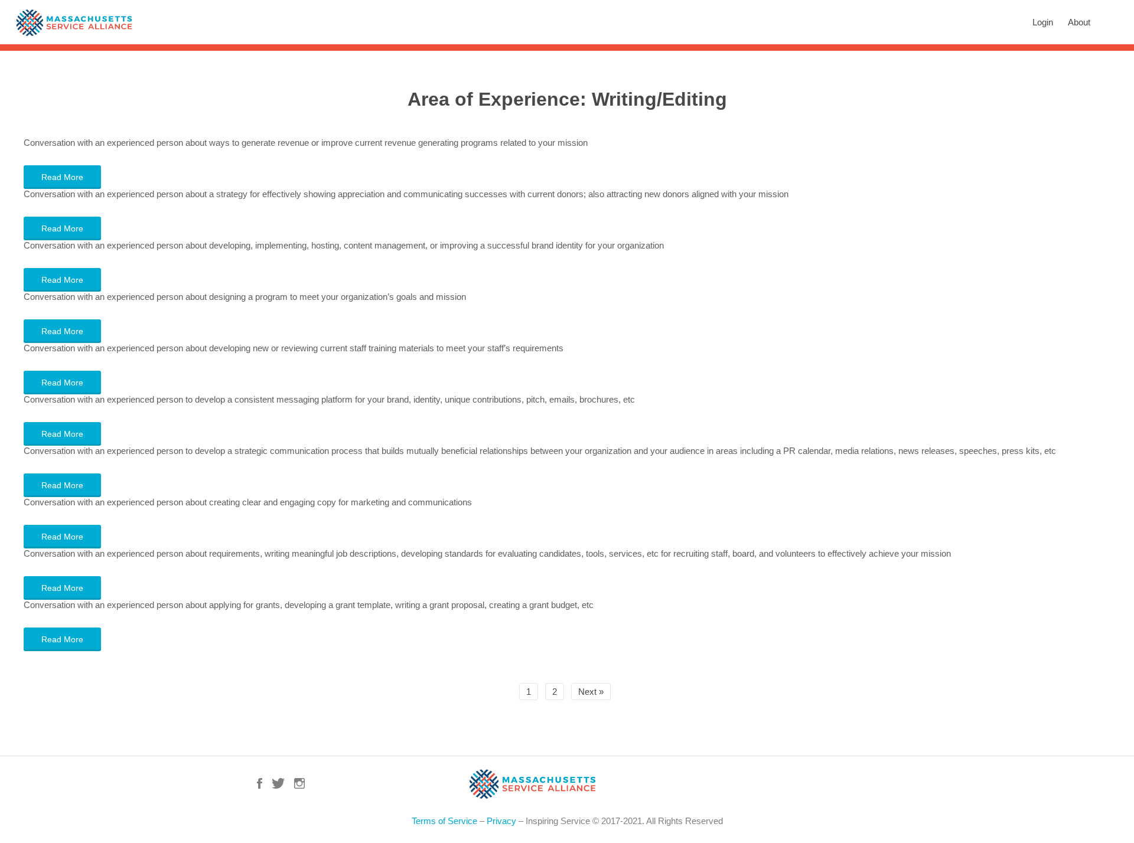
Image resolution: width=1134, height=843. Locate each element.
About (1079, 22)
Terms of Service (444, 821)
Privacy (501, 821)
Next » (591, 692)
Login (1042, 22)
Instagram (299, 783)
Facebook (259, 783)
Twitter (278, 783)
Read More (62, 177)
